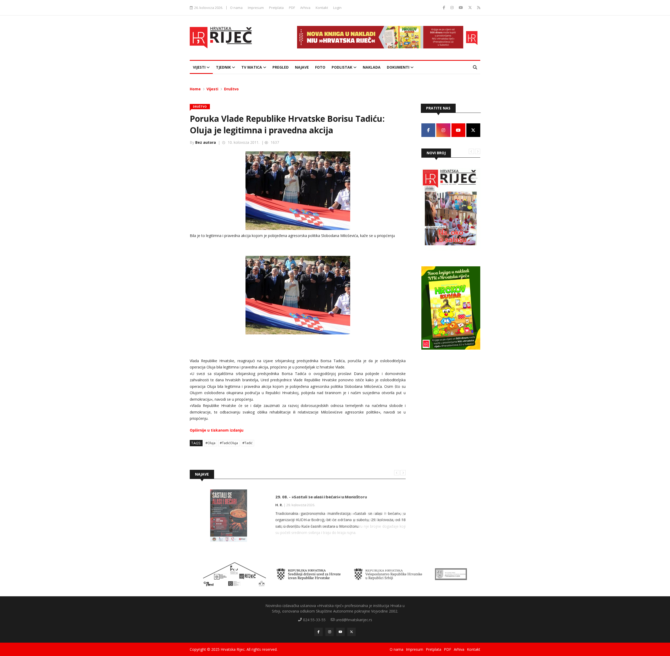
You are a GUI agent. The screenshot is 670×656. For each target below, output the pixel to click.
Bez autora (205, 142)
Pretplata (276, 7)
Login (337, 7)
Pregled (280, 67)
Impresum (256, 7)
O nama (236, 7)
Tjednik (224, 67)
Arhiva (305, 7)
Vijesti (199, 67)
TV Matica (252, 67)
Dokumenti (398, 67)
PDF (292, 7)
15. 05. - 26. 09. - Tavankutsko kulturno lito (317, 496)
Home (195, 88)
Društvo (231, 88)
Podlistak (342, 67)
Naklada (372, 67)
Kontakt (322, 7)
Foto (320, 67)
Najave (302, 67)
